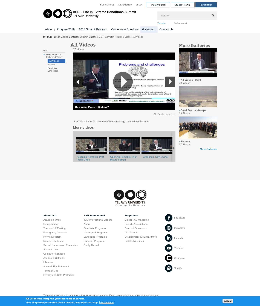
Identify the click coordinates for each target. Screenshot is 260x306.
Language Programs (95, 236)
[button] (170, 82)
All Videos (54, 61)
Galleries (148, 29)
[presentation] (198, 62)
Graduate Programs (95, 228)
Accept (228, 300)
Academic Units (52, 219)
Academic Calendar (54, 258)
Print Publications (134, 241)
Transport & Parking (54, 228)
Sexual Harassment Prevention (60, 245)
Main (45, 50)
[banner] (130, 16)
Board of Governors (136, 228)
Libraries (48, 262)
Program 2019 (66, 29)
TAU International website (98, 219)
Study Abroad (91, 245)
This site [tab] (161, 23)
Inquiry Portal (158, 4)
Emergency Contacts (55, 232)
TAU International (94, 215)
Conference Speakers (125, 29)
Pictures (51, 64)
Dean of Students (53, 241)
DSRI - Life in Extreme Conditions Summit (67, 37)
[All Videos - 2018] (157, 154)
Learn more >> (106, 302)
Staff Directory (125, 5)
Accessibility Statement (56, 266)
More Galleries (208, 149)
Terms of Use (50, 270)
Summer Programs (94, 241)
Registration (206, 4)
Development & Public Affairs (141, 236)
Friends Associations (136, 224)
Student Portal (107, 5)
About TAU (49, 215)
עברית (139, 5)
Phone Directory (52, 236)
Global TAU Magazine (137, 219)
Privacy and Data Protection (58, 274)
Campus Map (50, 224)
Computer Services (54, 253)
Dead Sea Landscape (53, 69)
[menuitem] (107, 4)
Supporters (131, 215)
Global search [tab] (180, 23)
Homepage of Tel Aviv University (44, 37)
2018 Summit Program (93, 29)
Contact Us (166, 29)
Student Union (51, 249)
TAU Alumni (131, 232)
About (49, 29)
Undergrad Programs (96, 232)
